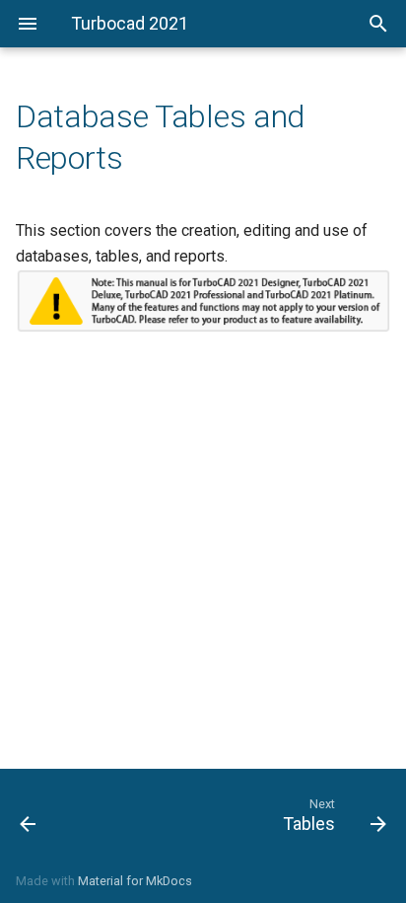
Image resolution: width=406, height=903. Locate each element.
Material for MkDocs (135, 880)
